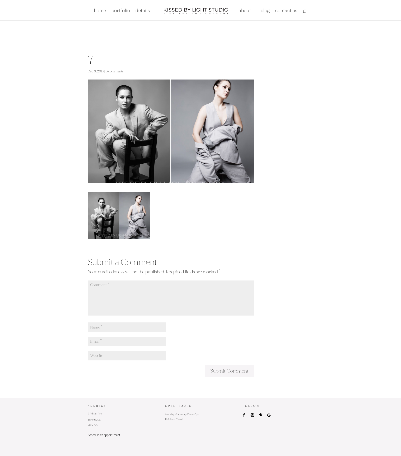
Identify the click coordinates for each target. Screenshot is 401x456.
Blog (265, 11)
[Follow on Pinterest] (260, 415)
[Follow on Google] (269, 415)
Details (143, 11)
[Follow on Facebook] (244, 415)
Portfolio (121, 11)
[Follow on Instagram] (252, 415)
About (245, 11)
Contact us (286, 11)
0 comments (115, 71)
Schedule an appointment (104, 435)
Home (100, 11)
